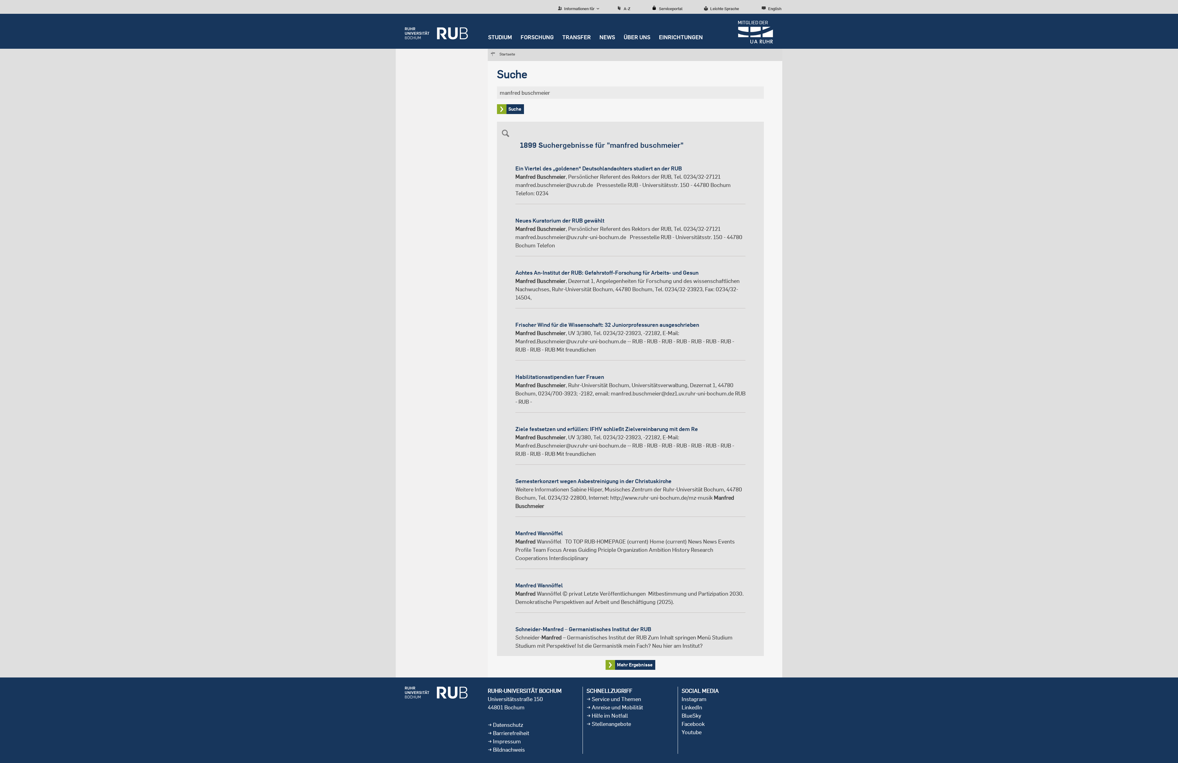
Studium (500, 37)
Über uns (637, 37)
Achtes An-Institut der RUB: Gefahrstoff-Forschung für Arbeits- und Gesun (607, 272)
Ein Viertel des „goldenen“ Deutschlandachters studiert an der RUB (598, 168)
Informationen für (579, 8)
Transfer (576, 37)
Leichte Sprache (724, 8)
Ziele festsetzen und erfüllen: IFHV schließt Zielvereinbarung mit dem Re (606, 429)
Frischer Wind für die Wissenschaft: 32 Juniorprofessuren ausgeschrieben (607, 324)
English (774, 8)
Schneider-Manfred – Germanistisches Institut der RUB (583, 629)
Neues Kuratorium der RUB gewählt (559, 220)
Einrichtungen (681, 37)
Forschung (537, 37)
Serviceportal (671, 8)
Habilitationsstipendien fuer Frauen (559, 376)
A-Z (627, 8)
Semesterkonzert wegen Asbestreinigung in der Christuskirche (593, 481)
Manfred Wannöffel (539, 533)
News (607, 37)
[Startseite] (436, 31)
